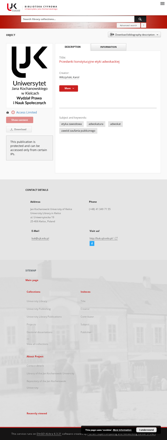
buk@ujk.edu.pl (40, 238)
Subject (85, 324)
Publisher (86, 332)
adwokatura (96, 124)
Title (83, 301)
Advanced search (128, 25)
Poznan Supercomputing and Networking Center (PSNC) (121, 434)
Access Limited (26, 112)
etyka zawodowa (71, 124)
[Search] (140, 19)
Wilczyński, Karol (69, 77)
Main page (31, 280)
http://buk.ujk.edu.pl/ (102, 238)
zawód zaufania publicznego (78, 130)
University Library (37, 301)
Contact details (35, 365)
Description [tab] (72, 47)
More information (122, 429)
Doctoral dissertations (39, 332)
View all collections (37, 344)
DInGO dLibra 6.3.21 (49, 434)
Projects (31, 324)
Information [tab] (108, 46)
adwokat (115, 124)
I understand (146, 430)
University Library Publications (44, 316)
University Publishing (39, 309)
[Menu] (162, 3)
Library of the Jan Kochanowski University (50, 373)
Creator (85, 309)
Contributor (87, 316)
